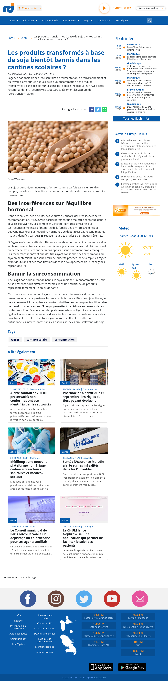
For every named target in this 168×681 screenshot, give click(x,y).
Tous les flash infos (136, 118)
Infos (13, 20)
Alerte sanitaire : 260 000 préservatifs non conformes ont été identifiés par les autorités (140, 96)
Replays (88, 20)
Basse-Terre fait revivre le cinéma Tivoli (139, 48)
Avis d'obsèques (18, 633)
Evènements (70, 20)
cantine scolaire (37, 339)
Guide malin (104, 20)
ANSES (15, 339)
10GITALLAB (100, 677)
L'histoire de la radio (44, 617)
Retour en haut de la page (21, 577)
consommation (65, 339)
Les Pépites (122, 20)
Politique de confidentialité (44, 640)
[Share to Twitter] (98, 109)
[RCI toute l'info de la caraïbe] (8, 8)
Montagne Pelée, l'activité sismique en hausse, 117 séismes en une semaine (139, 83)
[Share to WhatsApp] (104, 109)
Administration (44, 652)
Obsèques (28, 20)
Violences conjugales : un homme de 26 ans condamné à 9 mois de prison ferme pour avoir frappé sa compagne (142, 70)
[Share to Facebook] (91, 109)
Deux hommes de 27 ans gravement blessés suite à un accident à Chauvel (141, 109)
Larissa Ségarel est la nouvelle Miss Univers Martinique (141, 58)
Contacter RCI (44, 623)
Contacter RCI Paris (44, 628)
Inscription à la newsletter (18, 627)
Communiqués (50, 20)
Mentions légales (44, 646)
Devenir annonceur (44, 633)
